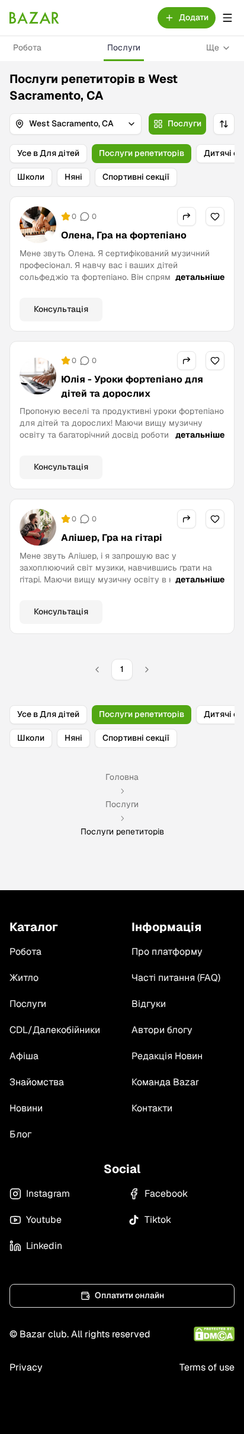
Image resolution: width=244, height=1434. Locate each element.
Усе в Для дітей (48, 153)
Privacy (26, 1367)
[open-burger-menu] (227, 17)
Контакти (151, 1108)
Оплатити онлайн (129, 1295)
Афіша (23, 1056)
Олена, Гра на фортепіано (124, 235)
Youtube (44, 1219)
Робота (27, 47)
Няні (73, 176)
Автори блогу (161, 1030)
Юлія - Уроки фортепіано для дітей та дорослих (132, 386)
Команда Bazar (165, 1082)
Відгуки (148, 1004)
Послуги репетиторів (141, 153)
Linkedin (44, 1245)
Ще (212, 47)
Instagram (48, 1193)
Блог (20, 1134)
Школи (30, 176)
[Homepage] (34, 18)
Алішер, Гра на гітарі (111, 537)
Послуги (123, 47)
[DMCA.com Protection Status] (214, 1334)
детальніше (199, 277)
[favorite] (215, 216)
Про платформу (167, 951)
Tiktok (158, 1219)
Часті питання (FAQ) (175, 977)
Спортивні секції (135, 176)
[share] (186, 216)
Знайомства (36, 1082)
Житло (23, 977)
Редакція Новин (167, 1056)
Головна (122, 777)
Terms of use (207, 1367)
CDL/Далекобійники (54, 1030)
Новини (26, 1108)
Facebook (166, 1193)
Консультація (61, 309)
